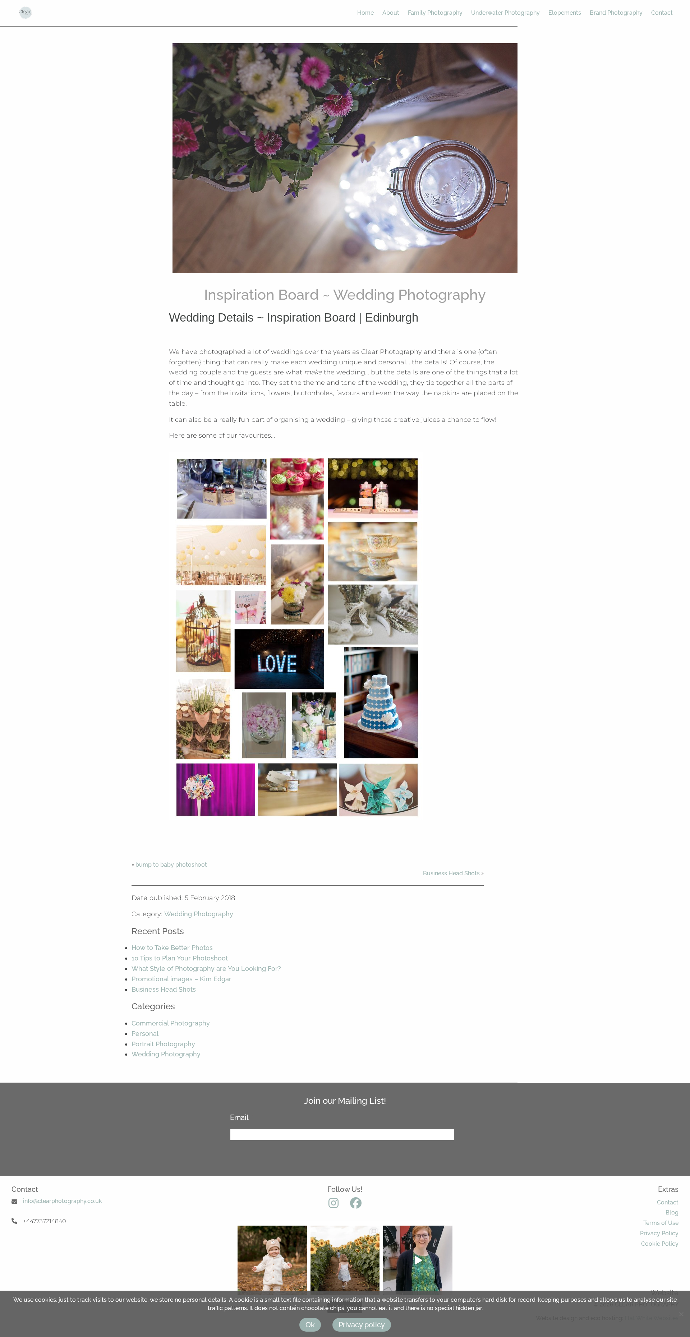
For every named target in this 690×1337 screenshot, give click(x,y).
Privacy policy (362, 1324)
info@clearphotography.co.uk (62, 1201)
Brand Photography (616, 12)
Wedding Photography (198, 914)
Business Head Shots (451, 873)
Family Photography (435, 12)
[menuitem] (361, 13)
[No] (681, 1314)
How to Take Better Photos (172, 947)
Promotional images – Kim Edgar (181, 979)
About (390, 12)
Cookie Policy (659, 1243)
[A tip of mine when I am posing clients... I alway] (417, 1260)
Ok (310, 1324)
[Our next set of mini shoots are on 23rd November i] (272, 1260)
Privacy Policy (659, 1233)
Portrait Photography (163, 1044)
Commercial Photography (171, 1023)
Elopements (564, 12)
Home (365, 12)
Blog (672, 1212)
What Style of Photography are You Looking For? (206, 968)
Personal (145, 1033)
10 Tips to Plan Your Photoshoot (180, 958)
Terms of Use (660, 1223)
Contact (662, 12)
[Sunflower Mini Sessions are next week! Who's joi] (345, 1260)
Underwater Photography (505, 12)
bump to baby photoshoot (171, 864)
